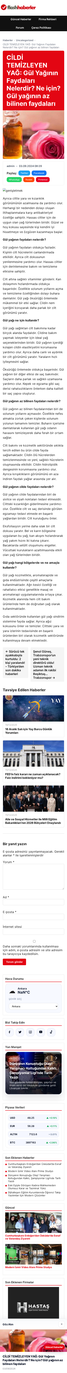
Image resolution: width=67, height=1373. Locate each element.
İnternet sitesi (12, 927)
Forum (20, 27)
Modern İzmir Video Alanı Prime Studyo (30, 1171)
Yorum (8, 862)
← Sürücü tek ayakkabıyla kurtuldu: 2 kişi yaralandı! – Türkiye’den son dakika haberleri (15, 663)
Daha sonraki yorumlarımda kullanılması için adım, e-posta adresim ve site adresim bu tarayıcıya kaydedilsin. (33, 950)
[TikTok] (51, 1032)
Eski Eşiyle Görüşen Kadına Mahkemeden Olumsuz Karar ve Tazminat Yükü (32, 1187)
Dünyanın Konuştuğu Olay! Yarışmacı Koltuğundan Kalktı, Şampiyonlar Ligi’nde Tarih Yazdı (34, 1178)
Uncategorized (24, 40)
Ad (6, 897)
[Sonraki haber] (55, 1058)
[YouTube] (40, 1032)
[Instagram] (30, 1032)
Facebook (39, 173)
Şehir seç (15, 999)
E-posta (9, 912)
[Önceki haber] (48, 1058)
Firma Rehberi (47, 19)
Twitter (24, 173)
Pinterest (42, 179)
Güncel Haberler (21, 19)
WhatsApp (14, 179)
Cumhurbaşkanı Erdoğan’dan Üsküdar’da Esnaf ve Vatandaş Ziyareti (34, 1165)
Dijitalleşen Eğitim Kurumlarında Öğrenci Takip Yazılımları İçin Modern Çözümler (34, 1194)
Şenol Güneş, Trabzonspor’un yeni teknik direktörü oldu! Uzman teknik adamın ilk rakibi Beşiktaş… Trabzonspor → (44, 664)
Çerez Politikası (41, 27)
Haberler (8, 40)
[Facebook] (9, 1032)
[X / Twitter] (20, 1032)
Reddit (28, 179)
